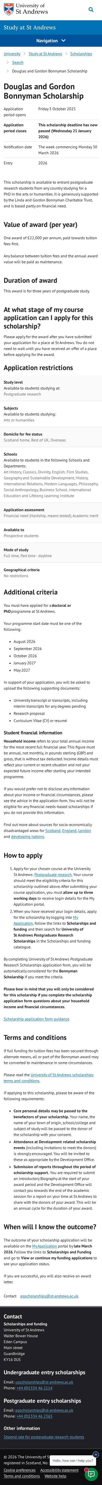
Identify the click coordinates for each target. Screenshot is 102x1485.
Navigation (47, 40)
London (84, 830)
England (69, 830)
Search (18, 62)
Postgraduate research (53, 874)
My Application (44, 1246)
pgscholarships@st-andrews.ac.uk (49, 1295)
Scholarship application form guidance (36, 1018)
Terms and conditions (22, 1475)
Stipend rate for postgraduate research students (44, 1436)
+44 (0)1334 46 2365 (34, 1416)
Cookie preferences (20, 1469)
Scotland (52, 830)
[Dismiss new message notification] (96, 1454)
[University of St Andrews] (29, 9)
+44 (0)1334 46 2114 (34, 1387)
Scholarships (81, 53)
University (12, 53)
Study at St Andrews (30, 27)
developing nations (27, 836)
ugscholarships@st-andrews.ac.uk (44, 1381)
